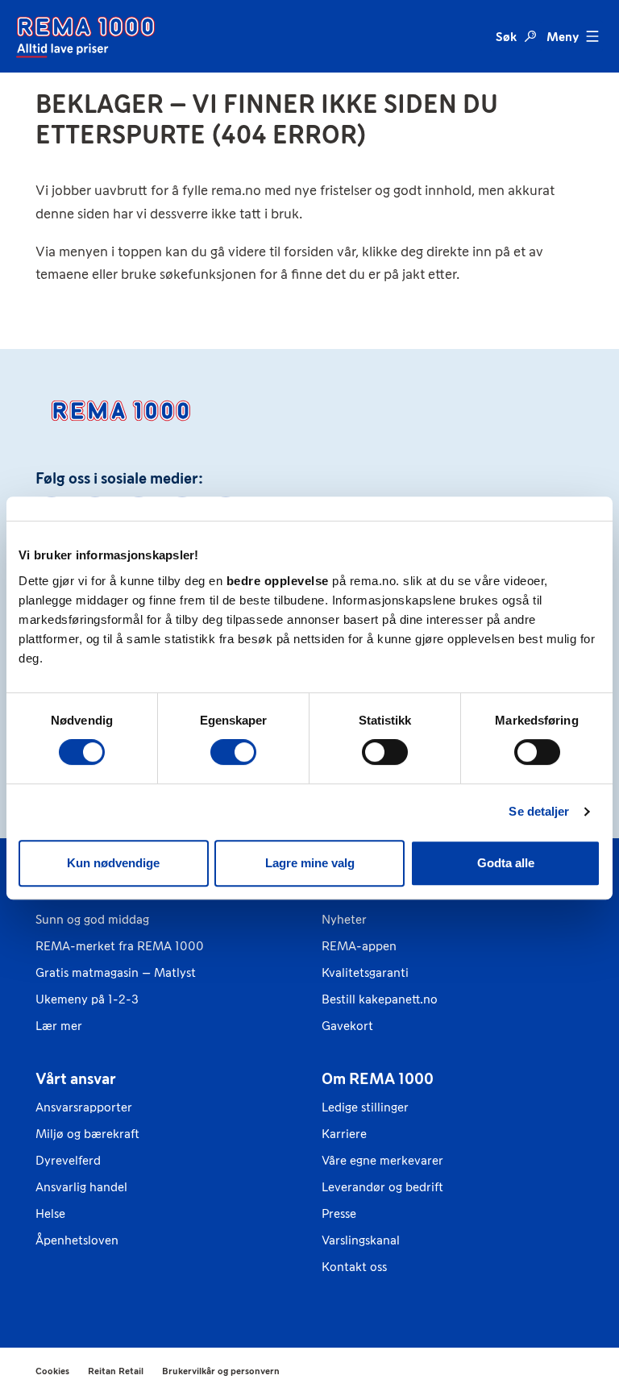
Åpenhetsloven (76, 1240)
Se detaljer (539, 811)
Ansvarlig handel (81, 1186)
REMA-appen (359, 946)
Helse (50, 1213)
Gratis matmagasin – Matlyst (115, 972)
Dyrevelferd (68, 1160)
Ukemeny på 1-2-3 (87, 999)
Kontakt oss (354, 1266)
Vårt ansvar (75, 1078)
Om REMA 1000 (378, 1078)
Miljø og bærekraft (87, 1133)
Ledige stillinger (365, 1107)
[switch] (233, 752)
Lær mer (58, 1025)
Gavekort (347, 1025)
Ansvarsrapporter (83, 1107)
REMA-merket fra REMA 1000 (119, 946)
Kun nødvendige (113, 863)
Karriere (344, 1133)
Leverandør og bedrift (382, 1186)
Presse (339, 1213)
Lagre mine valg (310, 863)
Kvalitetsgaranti (365, 972)
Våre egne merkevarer (382, 1160)
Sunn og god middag (92, 919)
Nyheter (344, 919)
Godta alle (505, 863)
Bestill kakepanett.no (380, 999)
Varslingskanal (361, 1240)
